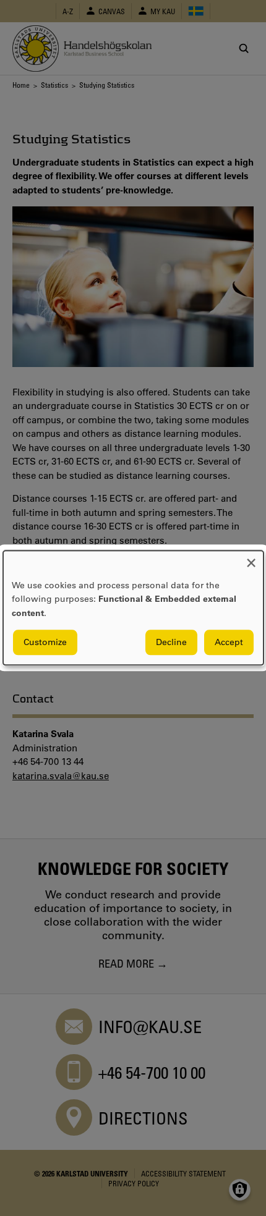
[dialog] (133, 608)
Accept (229, 642)
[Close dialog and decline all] (251, 558)
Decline (171, 642)
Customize (45, 642)
